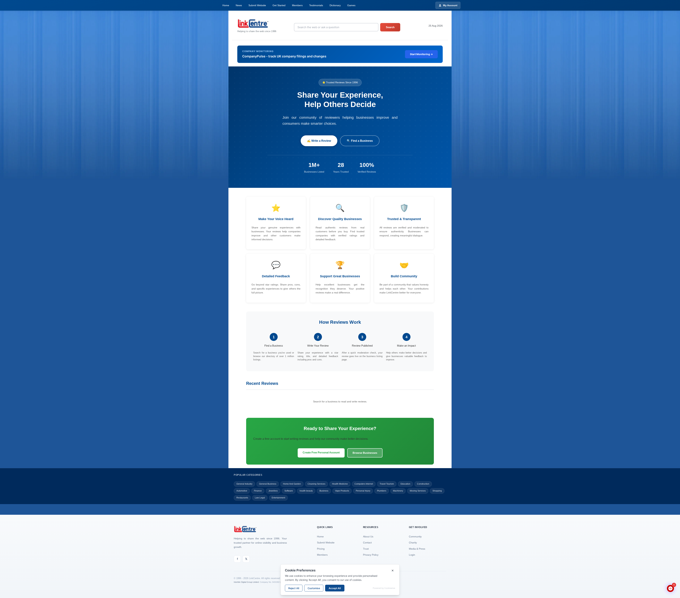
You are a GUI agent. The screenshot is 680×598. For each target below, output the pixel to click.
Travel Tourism (387, 484)
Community (415, 536)
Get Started (279, 5)
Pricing (321, 548)
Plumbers (381, 491)
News (239, 5)
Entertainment (278, 497)
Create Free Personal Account (321, 452)
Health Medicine (340, 484)
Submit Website (257, 5)
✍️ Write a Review (319, 140)
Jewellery (273, 491)
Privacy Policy (370, 554)
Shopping (437, 491)
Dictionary (335, 5)
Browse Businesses (365, 452)
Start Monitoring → (421, 54)
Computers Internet (364, 484)
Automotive (241, 491)
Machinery (398, 491)
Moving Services (418, 491)
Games (351, 5)
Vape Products (342, 491)
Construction (423, 484)
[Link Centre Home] (256, 23)
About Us (368, 536)
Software (288, 491)
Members (297, 5)
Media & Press (417, 548)
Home (225, 5)
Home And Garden (292, 484)
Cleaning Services (316, 484)
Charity (413, 542)
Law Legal (260, 497)
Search (390, 27)
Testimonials (316, 5)
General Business (267, 484)
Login (412, 554)
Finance (258, 491)
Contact (367, 542)
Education (405, 484)
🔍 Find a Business (360, 140)
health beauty (306, 491)
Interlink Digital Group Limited (246, 582)
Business (323, 491)
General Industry (244, 484)
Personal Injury (363, 491)
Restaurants (242, 497)
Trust (366, 548)
